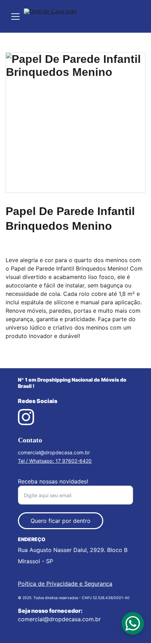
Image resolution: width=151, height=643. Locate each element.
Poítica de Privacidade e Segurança (65, 583)
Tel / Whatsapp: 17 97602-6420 (55, 461)
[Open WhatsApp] (133, 623)
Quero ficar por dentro (61, 520)
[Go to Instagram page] (26, 417)
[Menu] (15, 16)
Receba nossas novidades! (53, 481)
